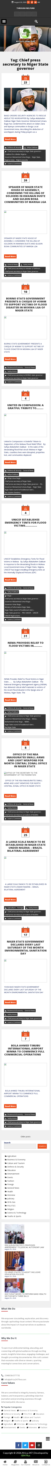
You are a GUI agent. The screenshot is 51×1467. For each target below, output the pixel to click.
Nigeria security (22, 160)
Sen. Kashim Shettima (12, 492)
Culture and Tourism (16, 1163)
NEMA (27, 722)
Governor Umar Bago (13, 604)
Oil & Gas (11, 1202)
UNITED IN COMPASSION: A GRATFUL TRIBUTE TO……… (25, 406)
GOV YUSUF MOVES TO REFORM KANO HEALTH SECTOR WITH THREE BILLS (25, 1295)
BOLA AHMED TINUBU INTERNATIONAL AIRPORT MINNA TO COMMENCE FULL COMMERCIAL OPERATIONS (25, 1051)
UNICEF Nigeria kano (12, 616)
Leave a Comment (14, 163)
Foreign (20, 908)
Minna (34, 719)
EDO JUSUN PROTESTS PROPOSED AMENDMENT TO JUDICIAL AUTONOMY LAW (24, 1246)
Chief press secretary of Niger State (18, 481)
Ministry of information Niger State (17, 607)
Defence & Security (14, 147)
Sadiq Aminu (28, 264)
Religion (10, 1209)
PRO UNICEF (26, 613)
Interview (11, 1195)
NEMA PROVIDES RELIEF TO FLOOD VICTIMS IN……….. (26, 644)
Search (7, 1142)
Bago (9, 596)
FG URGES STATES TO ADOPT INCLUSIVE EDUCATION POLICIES (22, 1273)
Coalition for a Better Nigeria (15, 154)
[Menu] (25, 1438)
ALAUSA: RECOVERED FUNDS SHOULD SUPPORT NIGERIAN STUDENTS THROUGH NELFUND (25, 7)
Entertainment (13, 1173)
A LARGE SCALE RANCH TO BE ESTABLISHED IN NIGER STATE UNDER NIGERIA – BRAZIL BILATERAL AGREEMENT (26, 846)
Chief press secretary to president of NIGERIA (21, 815)
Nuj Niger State (10, 727)
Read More (10, 139)
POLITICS (11, 1205)
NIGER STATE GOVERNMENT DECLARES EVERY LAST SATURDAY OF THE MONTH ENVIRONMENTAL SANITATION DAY (26, 947)
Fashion (10, 1181)
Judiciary (10, 1198)
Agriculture (11, 908)
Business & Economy (15, 367)
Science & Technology (16, 1212)
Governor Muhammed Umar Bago (17, 157)
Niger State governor (12, 613)
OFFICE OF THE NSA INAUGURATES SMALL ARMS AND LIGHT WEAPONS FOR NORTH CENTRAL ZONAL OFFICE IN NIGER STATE (25, 760)
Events (10, 1177)
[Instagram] (39, 1445)
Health (10, 1191)
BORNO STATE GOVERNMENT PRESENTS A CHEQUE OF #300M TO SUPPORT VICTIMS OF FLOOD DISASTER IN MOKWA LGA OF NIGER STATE (25, 304)
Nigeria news (9, 160)
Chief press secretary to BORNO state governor (25, 375)
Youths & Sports (14, 1216)
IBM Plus (25, 1455)
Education (11, 1170)
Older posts (25, 1136)
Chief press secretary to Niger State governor (24, 151)
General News (12, 264)
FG (41, 484)
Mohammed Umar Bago (14, 722)
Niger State (36, 157)
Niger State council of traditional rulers (19, 490)
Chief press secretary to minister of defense (23, 268)
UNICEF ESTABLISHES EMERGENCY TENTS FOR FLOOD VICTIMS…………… (25, 522)
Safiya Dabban (32, 147)
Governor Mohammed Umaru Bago (18, 487)
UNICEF (35, 613)
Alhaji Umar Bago (13, 478)
